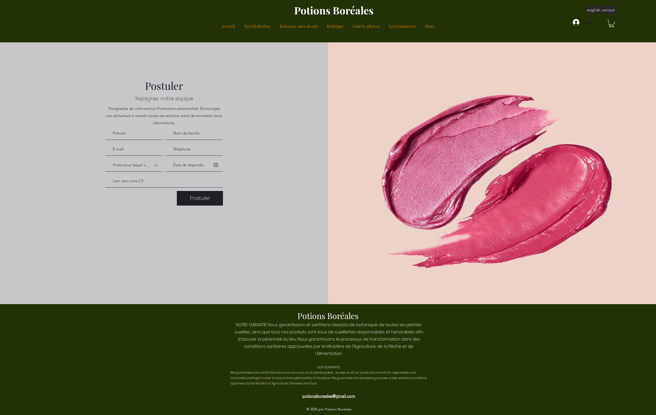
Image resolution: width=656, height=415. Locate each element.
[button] (611, 23)
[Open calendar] (216, 165)
